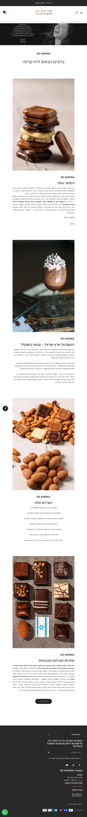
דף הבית (79, 22)
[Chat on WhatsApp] (5, 812)
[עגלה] (6, 13)
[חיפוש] (77, 13)
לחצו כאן (79, 780)
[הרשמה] (49, 752)
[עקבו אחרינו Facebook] (79, 765)
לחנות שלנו (43, 701)
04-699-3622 (77, 786)
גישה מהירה (75, 735)
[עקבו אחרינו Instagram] (73, 765)
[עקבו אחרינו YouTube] (67, 765)
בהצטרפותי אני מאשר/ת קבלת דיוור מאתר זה (64, 758)
